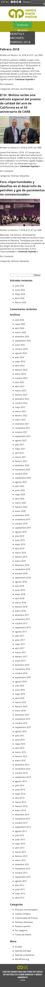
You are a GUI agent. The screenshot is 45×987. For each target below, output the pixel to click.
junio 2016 (20, 689)
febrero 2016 (21, 706)
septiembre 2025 (23, 340)
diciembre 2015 (22, 714)
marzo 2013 (20, 852)
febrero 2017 (21, 656)
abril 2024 (19, 365)
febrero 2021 (21, 461)
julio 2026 (19, 320)
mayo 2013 (20, 843)
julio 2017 (19, 635)
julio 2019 (19, 536)
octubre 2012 (21, 872)
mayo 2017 (20, 644)
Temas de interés (23, 934)
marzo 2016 (20, 702)
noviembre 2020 (22, 469)
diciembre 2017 (22, 615)
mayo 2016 (20, 694)
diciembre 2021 (22, 423)
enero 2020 (20, 511)
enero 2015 (20, 760)
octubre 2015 (21, 723)
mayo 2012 (20, 893)
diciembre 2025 (22, 336)
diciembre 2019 (22, 515)
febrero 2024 (21, 369)
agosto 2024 (21, 353)
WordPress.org (22, 959)
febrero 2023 (21, 394)
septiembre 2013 (23, 827)
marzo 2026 (20, 332)
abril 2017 (19, 648)
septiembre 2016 (23, 677)
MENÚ (24, 30)
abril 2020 (19, 498)
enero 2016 (20, 710)
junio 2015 (20, 739)
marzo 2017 (20, 652)
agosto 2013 (21, 831)
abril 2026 (19, 328)
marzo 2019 (20, 552)
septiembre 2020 (23, 477)
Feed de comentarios (24, 955)
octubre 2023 (21, 378)
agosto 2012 (21, 881)
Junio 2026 (20, 290)
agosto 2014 (21, 781)
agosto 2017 (21, 631)
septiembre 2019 (23, 527)
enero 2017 (20, 660)
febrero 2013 (21, 856)
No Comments (7, 84)
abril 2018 (19, 598)
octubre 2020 (21, 473)
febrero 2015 (21, 756)
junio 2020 (20, 490)
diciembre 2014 (22, 764)
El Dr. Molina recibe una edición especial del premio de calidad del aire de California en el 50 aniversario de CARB (20, 103)
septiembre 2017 (23, 627)
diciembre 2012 (22, 864)
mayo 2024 (20, 361)
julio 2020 (19, 486)
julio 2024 (19, 357)
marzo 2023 (20, 390)
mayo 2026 (20, 324)
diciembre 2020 (22, 465)
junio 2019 (20, 540)
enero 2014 (20, 810)
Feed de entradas (23, 950)
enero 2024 (20, 374)
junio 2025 (20, 344)
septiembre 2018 (23, 577)
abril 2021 (19, 453)
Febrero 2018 (9, 49)
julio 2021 (19, 444)
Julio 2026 (19, 285)
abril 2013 (19, 847)
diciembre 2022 (22, 399)
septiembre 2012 (23, 877)
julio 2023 (19, 382)
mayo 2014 (20, 793)
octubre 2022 (21, 403)
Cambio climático (23, 913)
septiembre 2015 (23, 727)
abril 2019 (19, 548)
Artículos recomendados (22, 89)
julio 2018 (19, 586)
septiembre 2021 (23, 436)
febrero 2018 (21, 606)
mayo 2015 (20, 744)
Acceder (18, 946)
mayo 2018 (20, 594)
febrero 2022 (21, 415)
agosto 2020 (21, 482)
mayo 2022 (20, 407)
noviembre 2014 (22, 768)
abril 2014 (19, 798)
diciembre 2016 (22, 665)
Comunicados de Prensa (26, 918)
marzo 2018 (20, 602)
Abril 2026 (19, 298)
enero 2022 (20, 419)
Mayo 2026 (20, 294)
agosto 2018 (21, 581)
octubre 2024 (21, 349)
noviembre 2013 (22, 818)
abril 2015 (19, 748)
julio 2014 (19, 785)
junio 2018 (20, 590)
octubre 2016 (21, 673)
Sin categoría (21, 930)
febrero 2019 (21, 556)
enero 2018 (20, 611)
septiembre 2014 (23, 777)
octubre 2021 (21, 432)
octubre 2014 (21, 773)
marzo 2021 (20, 457)
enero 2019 (20, 561)
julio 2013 (19, 835)
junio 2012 (20, 889)
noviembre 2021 (22, 428)
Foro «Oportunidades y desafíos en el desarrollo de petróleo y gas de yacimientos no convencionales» (22, 188)
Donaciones (22, 25)
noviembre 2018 (22, 569)
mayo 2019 (20, 544)
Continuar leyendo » (24, 79)
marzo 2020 (20, 502)
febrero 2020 (21, 507)
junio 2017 (20, 640)
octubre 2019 (21, 523)
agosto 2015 (21, 731)
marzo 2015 (20, 752)
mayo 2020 (20, 494)
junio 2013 (20, 839)
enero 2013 (20, 860)
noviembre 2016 (22, 669)
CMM (40, 55)
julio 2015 (19, 735)
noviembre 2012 (22, 868)
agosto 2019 (21, 532)
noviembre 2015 (22, 719)
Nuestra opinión (22, 926)
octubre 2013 (21, 822)
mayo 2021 (20, 448)
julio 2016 (19, 685)
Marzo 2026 (20, 302)
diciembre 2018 (22, 565)
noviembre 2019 (22, 519)
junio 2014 (20, 789)
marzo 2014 (20, 802)
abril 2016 (19, 698)
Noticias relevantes (20, 175)
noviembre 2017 (22, 619)
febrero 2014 (21, 806)
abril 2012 (19, 897)
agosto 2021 (21, 440)
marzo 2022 (20, 411)
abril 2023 (19, 386)
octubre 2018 (21, 573)
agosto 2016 (21, 681)
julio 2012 (19, 885)
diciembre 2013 (22, 814)
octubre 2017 (21, 623)
